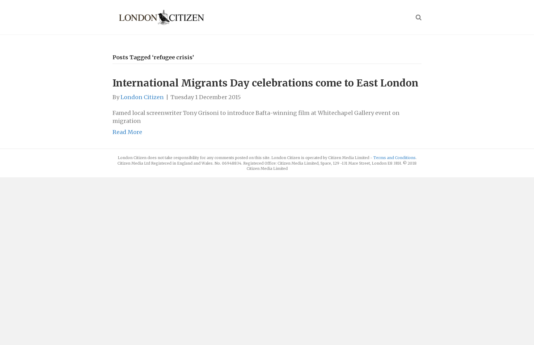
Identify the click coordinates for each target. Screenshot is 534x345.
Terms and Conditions (394, 157)
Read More (127, 132)
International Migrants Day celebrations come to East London (265, 83)
